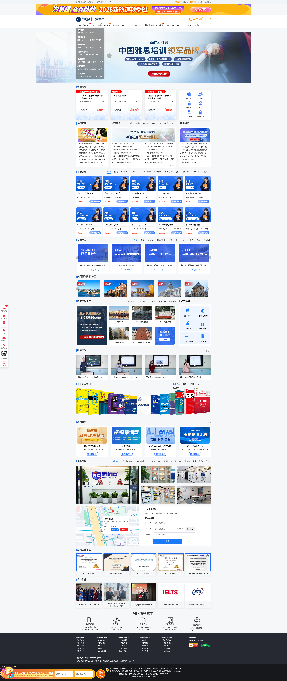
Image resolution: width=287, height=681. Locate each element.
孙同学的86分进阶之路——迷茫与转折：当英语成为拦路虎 (93, 144)
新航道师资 (80, 648)
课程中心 (193, 2)
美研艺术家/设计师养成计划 (194, 265)
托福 (100, 25)
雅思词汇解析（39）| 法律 (155, 153)
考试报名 (167, 648)
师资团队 (198, 25)
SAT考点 (145, 651)
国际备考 (116, 25)
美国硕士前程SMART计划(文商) (160, 265)
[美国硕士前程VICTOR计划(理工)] (127, 253)
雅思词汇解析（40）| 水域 (155, 150)
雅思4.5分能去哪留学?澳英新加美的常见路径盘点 (127, 156)
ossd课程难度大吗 (188, 159)
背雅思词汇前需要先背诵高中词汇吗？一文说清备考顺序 (127, 150)
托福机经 (145, 645)
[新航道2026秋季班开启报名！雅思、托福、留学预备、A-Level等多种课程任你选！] (92, 135)
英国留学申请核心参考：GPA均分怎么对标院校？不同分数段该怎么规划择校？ (195, 153)
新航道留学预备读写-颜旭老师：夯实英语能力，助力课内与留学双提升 (93, 162)
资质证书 (178, 2)
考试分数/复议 (166, 643)
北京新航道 (80, 661)
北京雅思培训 (89, 661)
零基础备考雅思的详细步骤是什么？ (125, 153)
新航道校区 (80, 651)
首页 (79, 25)
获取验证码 (190, 529)
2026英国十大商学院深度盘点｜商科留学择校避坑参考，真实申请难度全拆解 (195, 150)
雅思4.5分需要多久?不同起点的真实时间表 (160, 159)
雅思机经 (145, 640)
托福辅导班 (123, 643)
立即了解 (93, 270)
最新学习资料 (166, 640)
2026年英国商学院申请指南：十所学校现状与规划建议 (195, 147)
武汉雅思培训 (114, 661)
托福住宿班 (123, 648)
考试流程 (167, 645)
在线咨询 (93, 454)
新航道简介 (80, 640)
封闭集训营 (149, 25)
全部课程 (196, 172)
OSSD (134, 25)
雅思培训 (131, 661)
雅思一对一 (101, 645)
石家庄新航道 (104, 661)
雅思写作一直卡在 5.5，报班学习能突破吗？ (161, 143)
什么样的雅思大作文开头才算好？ (124, 143)
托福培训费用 (123, 651)
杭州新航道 (123, 661)
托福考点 (145, 648)
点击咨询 (124, 529)
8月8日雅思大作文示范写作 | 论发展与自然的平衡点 (161, 146)
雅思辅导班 (101, 643)
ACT (179, 25)
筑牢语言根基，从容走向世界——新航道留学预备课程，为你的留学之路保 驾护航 (93, 150)
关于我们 (208, 2)
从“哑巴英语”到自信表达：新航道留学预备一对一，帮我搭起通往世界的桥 (195, 144)
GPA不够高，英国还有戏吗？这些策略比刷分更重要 (195, 156)
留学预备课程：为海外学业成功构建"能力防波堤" (93, 156)
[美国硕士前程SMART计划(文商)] (160, 253)
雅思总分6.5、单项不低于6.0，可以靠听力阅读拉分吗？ (127, 146)
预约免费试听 (95, 201)
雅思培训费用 (102, 651)
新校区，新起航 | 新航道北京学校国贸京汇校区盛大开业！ (93, 147)
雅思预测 (145, 643)
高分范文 (167, 651)
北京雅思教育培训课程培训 (122, 162)
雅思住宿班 (101, 648)
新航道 (97, 661)
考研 (167, 25)
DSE (141, 25)
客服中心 (201, 2)
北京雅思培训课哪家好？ (155, 162)
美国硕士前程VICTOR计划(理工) (126, 265)
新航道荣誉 (80, 643)
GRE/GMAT (187, 25)
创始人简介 (80, 645)
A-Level (107, 25)
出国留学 (159, 25)
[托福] (143, 57)
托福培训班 (123, 640)
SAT (173, 25)
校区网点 (185, 2)
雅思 (94, 25)
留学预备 (125, 25)
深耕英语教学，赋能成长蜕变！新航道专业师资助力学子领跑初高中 (93, 153)
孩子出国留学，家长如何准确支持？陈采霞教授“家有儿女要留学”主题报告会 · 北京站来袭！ (93, 159)
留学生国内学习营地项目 (93, 265)
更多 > (104, 165)
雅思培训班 (101, 640)
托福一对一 (123, 645)
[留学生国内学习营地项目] (93, 253)
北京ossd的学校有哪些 (189, 162)
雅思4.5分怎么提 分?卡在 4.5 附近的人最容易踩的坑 (127, 159)
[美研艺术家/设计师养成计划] (194, 253)
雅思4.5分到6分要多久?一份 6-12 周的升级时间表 (161, 156)
